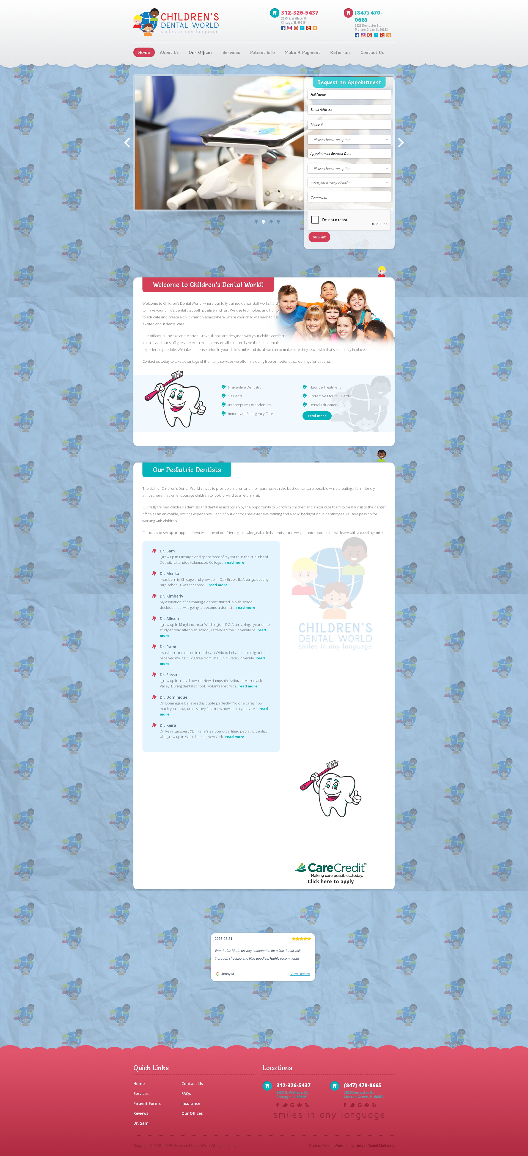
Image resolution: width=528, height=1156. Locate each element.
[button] (216, 962)
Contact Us (372, 52)
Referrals (340, 52)
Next (401, 142)
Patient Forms (147, 1103)
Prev (127, 142)
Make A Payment (302, 52)
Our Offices (192, 1113)
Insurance (191, 1103)
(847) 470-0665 (369, 16)
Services (231, 52)
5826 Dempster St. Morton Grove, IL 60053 (371, 27)
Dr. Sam (140, 1123)
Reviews (140, 1113)
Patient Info (262, 52)
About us (169, 52)
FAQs (186, 1093)
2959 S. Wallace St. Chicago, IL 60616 (294, 20)
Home (144, 52)
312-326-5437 (299, 12)
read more (317, 416)
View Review (300, 982)
